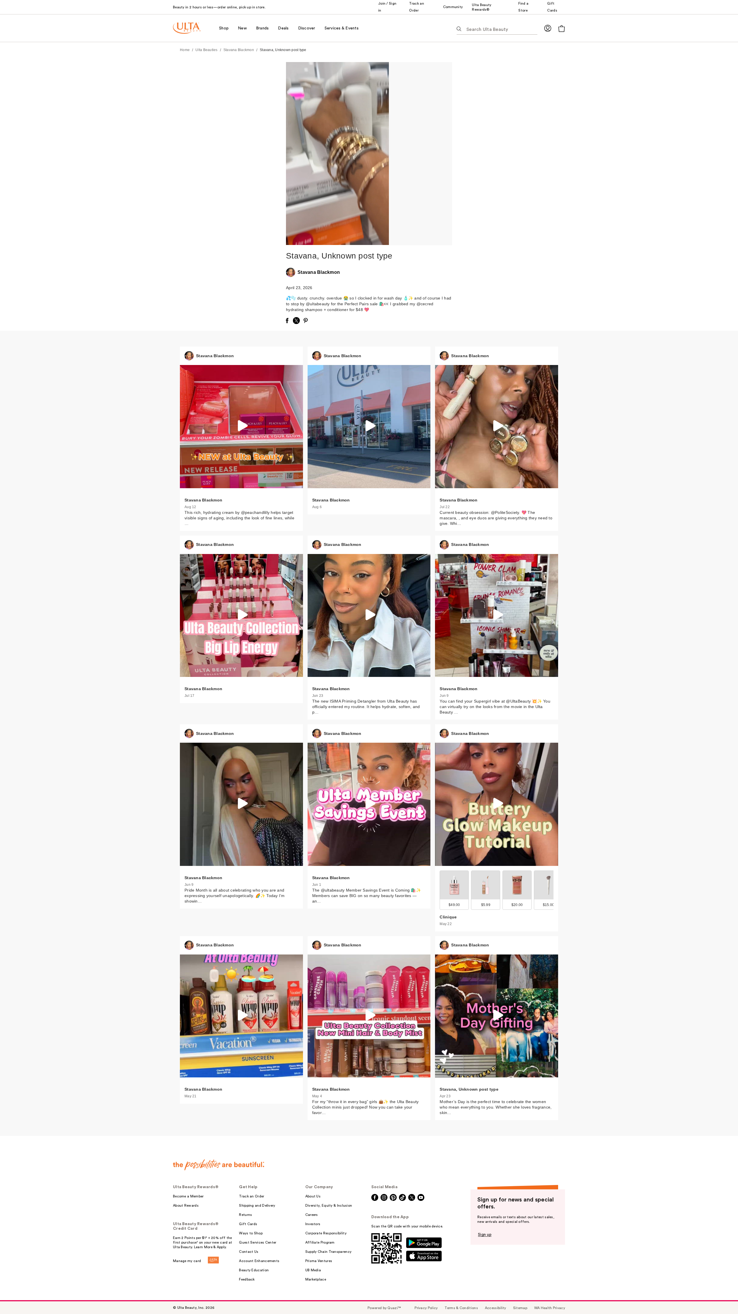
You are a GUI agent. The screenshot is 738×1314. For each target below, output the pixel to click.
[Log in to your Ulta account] (547, 28)
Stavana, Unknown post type (283, 50)
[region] (420, 153)
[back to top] (720, 1296)
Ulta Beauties (206, 50)
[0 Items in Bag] (561, 28)
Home (185, 50)
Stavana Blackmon (238, 50)
